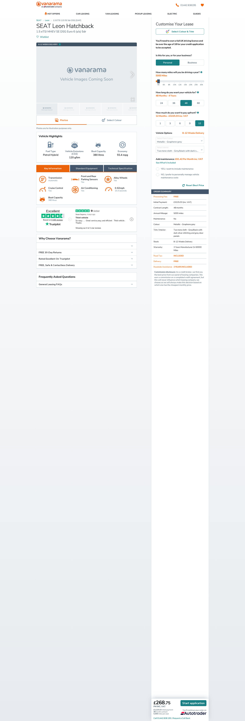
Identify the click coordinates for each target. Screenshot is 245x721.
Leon (47, 20)
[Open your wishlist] (202, 5)
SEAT (38, 20)
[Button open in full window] (132, 99)
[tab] (112, 120)
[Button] (86, 246)
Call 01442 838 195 (162, 718)
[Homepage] (49, 5)
